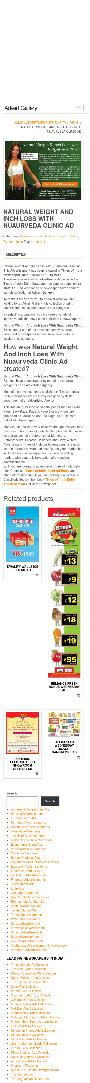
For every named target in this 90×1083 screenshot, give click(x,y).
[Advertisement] (45, 54)
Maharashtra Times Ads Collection (35, 1021)
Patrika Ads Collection (26, 991)
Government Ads (22, 884)
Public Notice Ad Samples (28, 849)
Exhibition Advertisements (29, 875)
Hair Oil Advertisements (27, 941)
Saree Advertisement (25, 923)
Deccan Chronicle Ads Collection (33, 973)
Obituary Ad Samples (25, 892)
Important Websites (24, 1065)
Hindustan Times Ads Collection (33, 1030)
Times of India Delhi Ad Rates (47, 470)
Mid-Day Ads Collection (27, 1008)
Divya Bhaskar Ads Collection (31, 1052)
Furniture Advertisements (28, 822)
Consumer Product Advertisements (35, 862)
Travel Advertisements (26, 914)
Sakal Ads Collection (25, 986)
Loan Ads (17, 888)
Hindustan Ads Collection (28, 1034)
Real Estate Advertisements (30, 897)
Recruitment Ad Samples (28, 901)
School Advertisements (27, 932)
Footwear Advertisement (28, 928)
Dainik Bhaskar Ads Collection (31, 977)
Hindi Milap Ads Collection (29, 1039)
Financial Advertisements (28, 879)
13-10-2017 (39, 241)
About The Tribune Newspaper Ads (35, 1070)
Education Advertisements (29, 866)
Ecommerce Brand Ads (27, 844)
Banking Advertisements (27, 813)
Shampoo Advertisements (29, 950)
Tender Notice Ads (23, 910)
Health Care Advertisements (30, 827)
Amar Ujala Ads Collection (29, 1061)
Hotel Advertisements (25, 831)
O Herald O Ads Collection (29, 999)
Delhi (74, 122)
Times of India (13, 241)
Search (12, 793)
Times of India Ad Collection (30, 964)
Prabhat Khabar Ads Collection (32, 995)
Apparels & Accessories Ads (30, 809)
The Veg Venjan (22, 1074)
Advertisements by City (46, 122)
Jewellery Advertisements (28, 835)
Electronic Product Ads (26, 870)
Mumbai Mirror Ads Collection (31, 1004)
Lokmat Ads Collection (26, 1026)
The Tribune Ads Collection (29, 982)
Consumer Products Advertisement (44, 236)
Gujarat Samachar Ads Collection (34, 1043)
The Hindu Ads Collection (28, 969)
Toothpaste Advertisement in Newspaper (39, 945)
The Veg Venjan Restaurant (30, 1078)
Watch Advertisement (25, 919)
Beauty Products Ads (25, 857)
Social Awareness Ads (26, 906)
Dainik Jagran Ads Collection (30, 1056)
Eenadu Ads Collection (26, 1048)
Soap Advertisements (25, 936)
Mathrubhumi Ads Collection (30, 1013)
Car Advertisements (24, 853)
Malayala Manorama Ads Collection (35, 1017)
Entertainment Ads (23, 818)
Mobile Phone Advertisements (31, 840)
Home (18, 122)
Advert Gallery (20, 107)
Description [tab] (16, 254)
